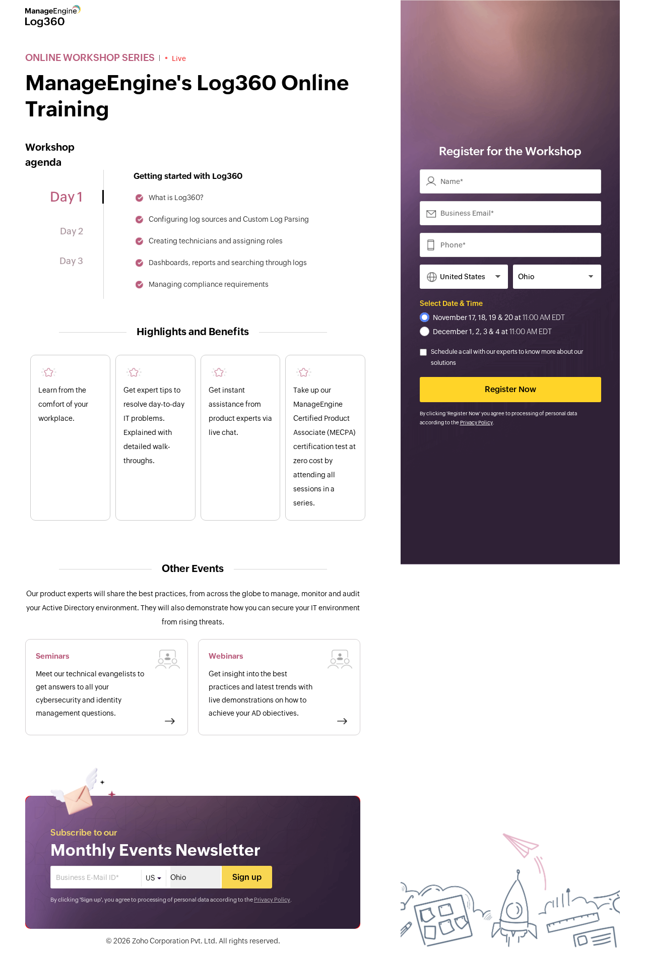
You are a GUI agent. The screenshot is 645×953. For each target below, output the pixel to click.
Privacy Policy (272, 900)
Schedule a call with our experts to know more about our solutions (507, 357)
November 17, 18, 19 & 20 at (499, 317)
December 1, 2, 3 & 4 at (492, 332)
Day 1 (66, 197)
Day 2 (71, 231)
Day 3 (71, 261)
